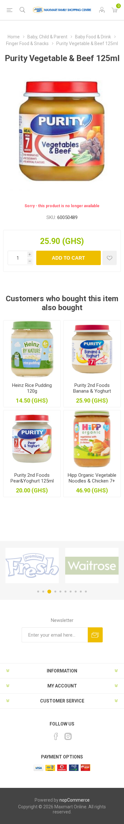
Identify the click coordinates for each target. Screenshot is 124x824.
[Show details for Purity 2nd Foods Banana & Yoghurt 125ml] (92, 349)
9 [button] (81, 591)
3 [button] (49, 591)
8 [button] (76, 591)
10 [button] (86, 591)
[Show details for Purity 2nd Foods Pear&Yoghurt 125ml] (31, 438)
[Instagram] (68, 736)
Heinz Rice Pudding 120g (32, 388)
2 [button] (43, 591)
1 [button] (38, 591)
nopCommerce (74, 800)
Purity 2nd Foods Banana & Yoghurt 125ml (92, 391)
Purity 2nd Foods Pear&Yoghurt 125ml (32, 478)
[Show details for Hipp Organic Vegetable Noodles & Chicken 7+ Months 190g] (92, 438)
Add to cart (68, 258)
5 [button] (60, 591)
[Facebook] (56, 736)
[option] (32, 565)
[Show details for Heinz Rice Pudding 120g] (31, 349)
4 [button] (55, 591)
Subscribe (95, 634)
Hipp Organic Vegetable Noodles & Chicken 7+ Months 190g (92, 481)
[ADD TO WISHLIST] (109, 258)
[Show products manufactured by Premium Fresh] (32, 565)
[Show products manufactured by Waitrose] (92, 565)
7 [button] (71, 591)
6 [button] (65, 591)
